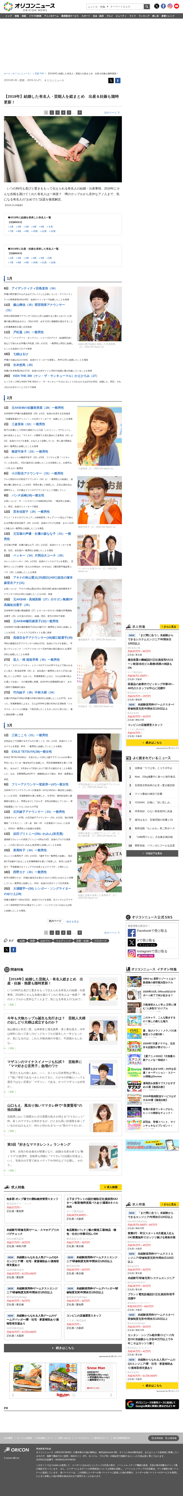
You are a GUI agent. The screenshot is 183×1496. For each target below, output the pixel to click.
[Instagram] (169, 6)
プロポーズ (100, 940)
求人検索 (112, 1187)
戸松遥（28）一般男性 (28, 332)
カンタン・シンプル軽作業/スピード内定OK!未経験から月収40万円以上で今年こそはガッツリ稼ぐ (151, 1339)
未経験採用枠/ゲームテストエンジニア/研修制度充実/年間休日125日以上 (151, 1257)
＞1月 (10, 226)
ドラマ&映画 (35, 16)
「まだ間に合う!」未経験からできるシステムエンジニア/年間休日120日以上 (151, 639)
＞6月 (49, 258)
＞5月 (41, 226)
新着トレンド (168, 16)
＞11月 (43, 231)
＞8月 (18, 231)
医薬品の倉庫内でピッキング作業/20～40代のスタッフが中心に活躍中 (151, 686)
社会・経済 (98, 16)
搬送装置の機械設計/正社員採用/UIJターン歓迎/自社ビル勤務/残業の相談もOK (151, 663)
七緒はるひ (20, 354)
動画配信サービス (70, 16)
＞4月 (33, 226)
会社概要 (8, 1438)
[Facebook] (163, 6)
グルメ (110, 16)
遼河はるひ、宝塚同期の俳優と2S (154, 819)
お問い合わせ (64, 1438)
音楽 (24, 16)
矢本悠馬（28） (24, 365)
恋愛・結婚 (82, 940)
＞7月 (10, 231)
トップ (8, 16)
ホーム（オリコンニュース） (18, 73)
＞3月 (26, 226)
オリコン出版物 (24, 1438)
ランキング (144, 16)
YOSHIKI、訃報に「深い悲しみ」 (153, 802)
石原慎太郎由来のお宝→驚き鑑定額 (155, 785)
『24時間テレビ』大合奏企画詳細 (154, 837)
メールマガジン (82, 1438)
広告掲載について (44, 1438)
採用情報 (158, 1438)
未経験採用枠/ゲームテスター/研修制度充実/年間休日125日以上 (151, 706)
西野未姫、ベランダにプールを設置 (155, 845)
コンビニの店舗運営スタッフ (145, 724)
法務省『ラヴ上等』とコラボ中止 (153, 768)
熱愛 (32, 940)
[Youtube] (176, 6)
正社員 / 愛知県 (32, 1205)
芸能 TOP (39, 73)
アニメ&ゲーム (51, 16)
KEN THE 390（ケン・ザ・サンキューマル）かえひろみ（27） (56, 376)
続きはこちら (65, 1348)
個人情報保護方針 (121, 1438)
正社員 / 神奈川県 (33, 1237)
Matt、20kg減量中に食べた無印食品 (155, 776)
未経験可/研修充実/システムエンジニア (151, 1277)
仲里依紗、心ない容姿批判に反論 (153, 811)
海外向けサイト (101, 1438)
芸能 (17, 16)
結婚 (22, 940)
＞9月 (26, 231)
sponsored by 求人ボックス (110, 1356)
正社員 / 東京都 (91, 1237)
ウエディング (63, 940)
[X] (156, 6)
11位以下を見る (154, 853)
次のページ (110, 112)
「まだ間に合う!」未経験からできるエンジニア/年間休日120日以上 (151, 1214)
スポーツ (85, 16)
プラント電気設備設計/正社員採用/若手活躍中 (151, 1296)
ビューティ (121, 16)
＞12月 (52, 231)
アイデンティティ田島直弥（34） (34, 288)
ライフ (132, 16)
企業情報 (172, 1438)
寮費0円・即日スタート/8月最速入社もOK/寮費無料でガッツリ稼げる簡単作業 (151, 1235)
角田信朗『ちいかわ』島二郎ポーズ (155, 828)
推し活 (155, 16)
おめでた (45, 940)
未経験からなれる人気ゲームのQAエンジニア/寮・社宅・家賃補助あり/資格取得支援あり (151, 1363)
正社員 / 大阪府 (92, 1208)
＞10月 (34, 231)
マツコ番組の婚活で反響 (148, 793)
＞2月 (18, 226)
